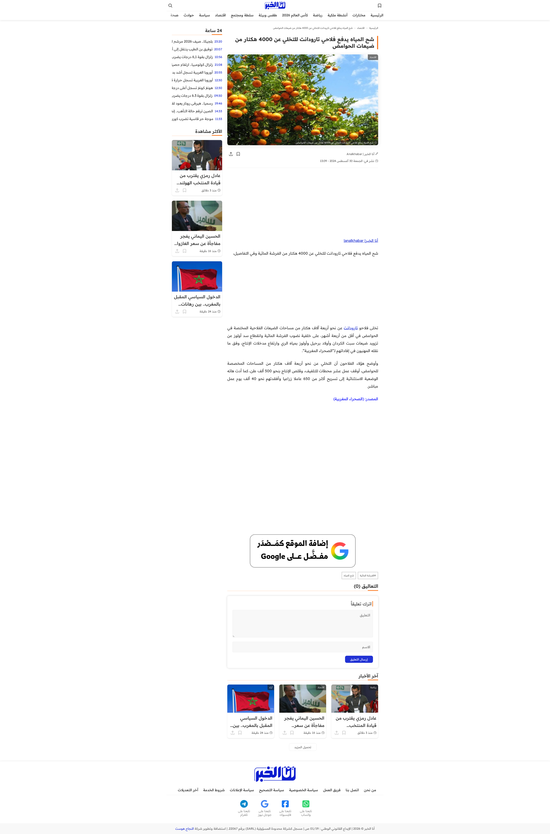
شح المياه (349, 575)
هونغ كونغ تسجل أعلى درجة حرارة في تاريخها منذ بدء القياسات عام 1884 (192, 88)
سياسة (204, 15)
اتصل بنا (352, 790)
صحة (174, 15)
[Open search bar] (170, 5)
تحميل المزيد (302, 747)
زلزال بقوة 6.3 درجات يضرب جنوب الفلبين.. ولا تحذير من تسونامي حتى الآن (192, 95)
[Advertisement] (302, 205)
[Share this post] (231, 154)
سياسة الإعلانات (242, 790)
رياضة (317, 15)
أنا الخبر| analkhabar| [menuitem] (361, 240)
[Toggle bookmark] (238, 154)
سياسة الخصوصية (303, 790)
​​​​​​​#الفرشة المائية (368, 575)
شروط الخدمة (214, 790)
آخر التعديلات (188, 790)
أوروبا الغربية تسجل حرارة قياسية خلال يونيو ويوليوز (192, 80)
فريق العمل (332, 790)
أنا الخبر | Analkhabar (361, 154)
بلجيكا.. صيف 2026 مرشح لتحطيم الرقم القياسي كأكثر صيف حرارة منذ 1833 (192, 41)
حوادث (189, 15)
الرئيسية (377, 15)
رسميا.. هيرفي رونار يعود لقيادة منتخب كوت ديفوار (192, 103)
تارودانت (351, 327)
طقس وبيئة (268, 15)
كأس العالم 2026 (295, 15)
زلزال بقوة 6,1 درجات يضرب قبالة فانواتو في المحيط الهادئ (192, 57)
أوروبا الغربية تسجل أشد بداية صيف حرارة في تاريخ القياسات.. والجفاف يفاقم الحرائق (192, 72)
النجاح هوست (184, 829)
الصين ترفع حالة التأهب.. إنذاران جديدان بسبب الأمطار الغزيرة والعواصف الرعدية (192, 111)
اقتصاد (220, 15)
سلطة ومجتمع (242, 15)
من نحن (370, 790)
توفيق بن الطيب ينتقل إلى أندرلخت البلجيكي (192, 49)
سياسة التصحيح (271, 790)
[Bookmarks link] (379, 5)
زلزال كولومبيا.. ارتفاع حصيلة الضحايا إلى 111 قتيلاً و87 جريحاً (192, 64)
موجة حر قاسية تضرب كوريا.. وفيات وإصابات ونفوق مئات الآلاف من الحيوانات (192, 119)
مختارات (359, 15)
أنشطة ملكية (337, 15)
